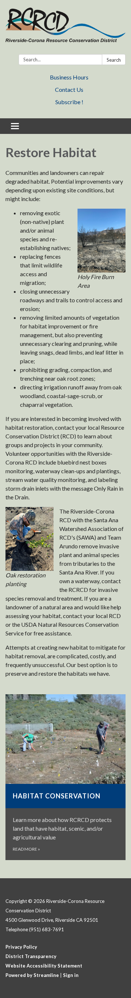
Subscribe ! (69, 101)
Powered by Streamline (32, 975)
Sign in (71, 975)
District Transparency (30, 956)
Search (114, 60)
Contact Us (69, 89)
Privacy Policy (21, 947)
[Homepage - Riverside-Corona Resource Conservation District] (65, 28)
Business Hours (69, 77)
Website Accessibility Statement (43, 966)
